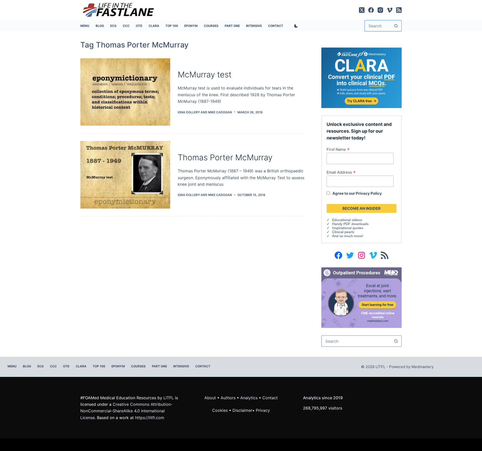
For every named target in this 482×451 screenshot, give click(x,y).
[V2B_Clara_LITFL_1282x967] (361, 77)
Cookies (220, 410)
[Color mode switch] (294, 25)
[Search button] (396, 25)
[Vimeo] (389, 10)
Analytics (249, 397)
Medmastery (422, 366)
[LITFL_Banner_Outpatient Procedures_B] (361, 297)
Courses (211, 26)
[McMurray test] (125, 92)
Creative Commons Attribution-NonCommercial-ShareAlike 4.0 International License (126, 411)
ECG (113, 26)
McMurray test (204, 74)
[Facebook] (371, 10)
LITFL (168, 397)
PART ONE (232, 26)
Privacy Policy (369, 193)
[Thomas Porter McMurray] (125, 175)
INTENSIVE (254, 26)
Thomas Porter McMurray (225, 157)
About (210, 397)
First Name (338, 149)
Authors (228, 397)
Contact (275, 26)
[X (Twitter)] (362, 10)
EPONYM (191, 26)
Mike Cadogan (220, 112)
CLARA (154, 26)
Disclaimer (242, 410)
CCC (126, 26)
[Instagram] (380, 10)
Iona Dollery (189, 112)
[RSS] (399, 10)
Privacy (263, 410)
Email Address (341, 172)
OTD (139, 26)
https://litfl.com (149, 417)
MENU (84, 26)
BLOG (100, 26)
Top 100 (171, 26)
